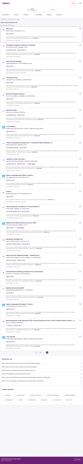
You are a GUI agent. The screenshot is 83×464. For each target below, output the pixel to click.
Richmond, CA (11, 19)
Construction (57, 400)
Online (21, 400)
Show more (35, 38)
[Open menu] (80, 3)
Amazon (8, 395)
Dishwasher (32, 400)
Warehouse (9, 400)
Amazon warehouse (53, 395)
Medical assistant (70, 395)
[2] (47, 352)
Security (44, 400)
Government (21, 395)
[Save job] (80, 28)
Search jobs (4, 19)
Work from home (36, 395)
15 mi (52, 10)
